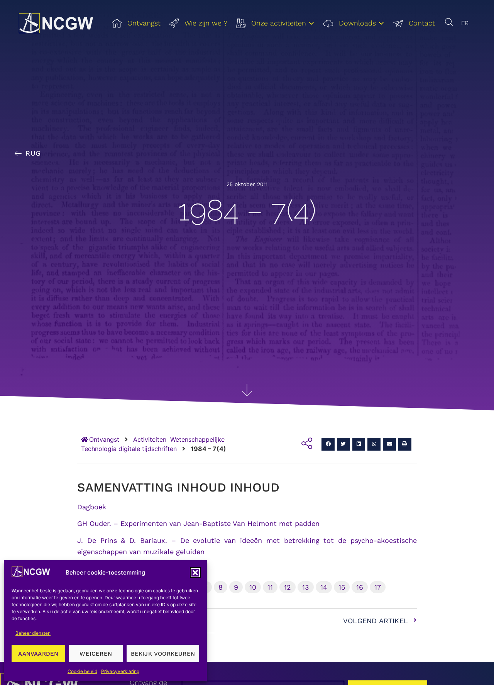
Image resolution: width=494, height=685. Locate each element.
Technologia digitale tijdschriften (129, 449)
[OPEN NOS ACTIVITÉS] (311, 23)
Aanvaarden (38, 653)
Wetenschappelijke (197, 439)
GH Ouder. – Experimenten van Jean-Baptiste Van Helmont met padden (198, 523)
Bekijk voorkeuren (163, 653)
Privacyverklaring (120, 671)
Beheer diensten (33, 633)
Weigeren (96, 653)
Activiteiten (149, 439)
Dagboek (91, 507)
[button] (195, 572)
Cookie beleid (82, 671)
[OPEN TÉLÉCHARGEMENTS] (381, 23)
